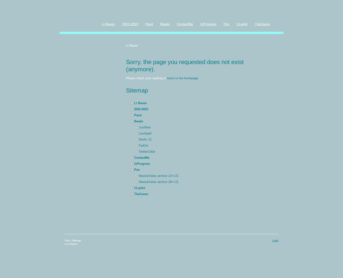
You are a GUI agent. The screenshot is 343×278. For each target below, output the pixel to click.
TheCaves (141, 194)
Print (67, 240)
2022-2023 (141, 109)
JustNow (144, 127)
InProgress (142, 163)
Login (275, 240)
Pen (137, 170)
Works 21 (145, 139)
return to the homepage (182, 78)
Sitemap (76, 240)
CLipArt (139, 188)
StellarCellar (147, 151)
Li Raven (140, 103)
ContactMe (141, 157)
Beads (138, 121)
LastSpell (145, 133)
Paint (138, 115)
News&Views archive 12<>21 (158, 176)
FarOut (143, 145)
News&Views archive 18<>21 (158, 182)
